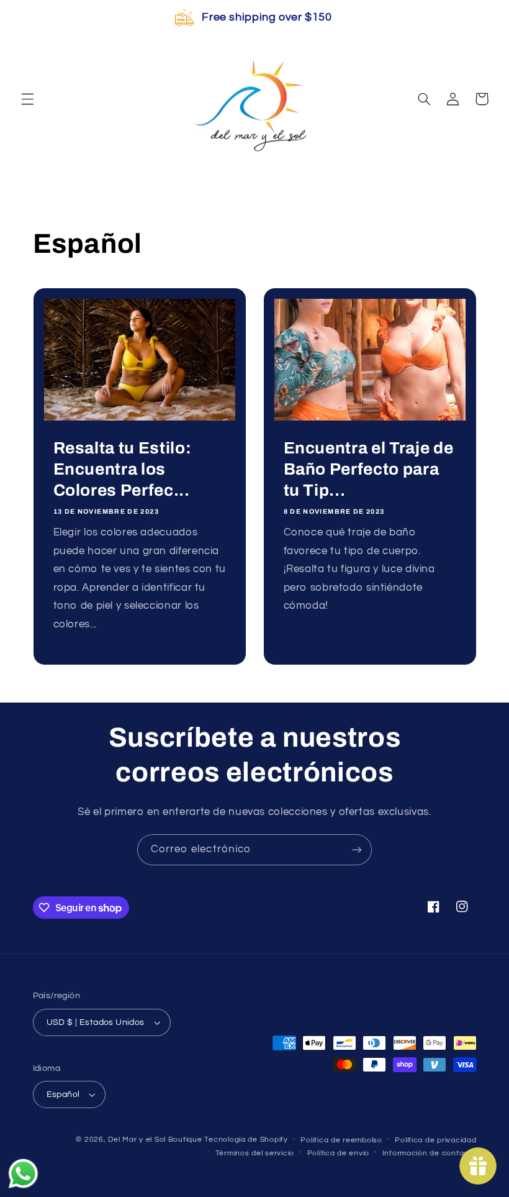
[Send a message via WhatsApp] (23, 1174)
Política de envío (338, 1153)
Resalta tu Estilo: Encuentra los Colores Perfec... (122, 469)
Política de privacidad (435, 1140)
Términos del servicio (254, 1153)
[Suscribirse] (357, 849)
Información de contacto (429, 1153)
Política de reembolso (341, 1140)
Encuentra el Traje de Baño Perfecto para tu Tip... (369, 469)
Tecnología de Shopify (245, 1139)
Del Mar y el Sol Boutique (155, 1139)
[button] (27, 98)
